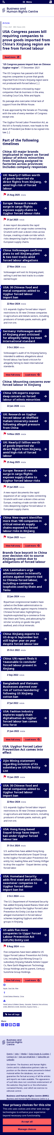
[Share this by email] (18, 1024)
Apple (5, 988)
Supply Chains (32, 1007)
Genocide (28, 1004)
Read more (10, 57)
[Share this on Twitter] (6, 1024)
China (22, 996)
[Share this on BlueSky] (14, 1024)
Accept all (27, 1121)
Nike (16, 988)
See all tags (14, 1014)
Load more (30, 375)
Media (24, 1053)
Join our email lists (27, 1056)
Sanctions (23, 1007)
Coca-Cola (11, 988)
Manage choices (27, 1129)
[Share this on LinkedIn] (10, 1024)
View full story (13, 374)
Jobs (17, 1053)
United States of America (11, 996)
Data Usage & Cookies (39, 1053)
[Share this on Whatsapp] (2, 1024)
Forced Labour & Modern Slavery (13, 1004)
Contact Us (12, 1056)
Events (10, 1053)
